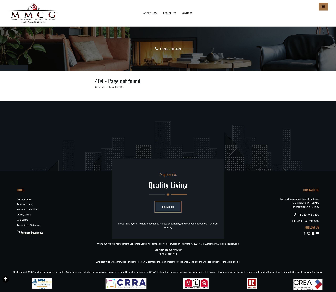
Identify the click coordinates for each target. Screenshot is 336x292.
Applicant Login (24, 204)
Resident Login (24, 199)
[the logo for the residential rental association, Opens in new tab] (126, 283)
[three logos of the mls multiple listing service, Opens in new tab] (196, 283)
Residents (171, 13)
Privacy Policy (24, 214)
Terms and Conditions (28, 209)
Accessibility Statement (28, 225)
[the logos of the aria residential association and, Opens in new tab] (42, 283)
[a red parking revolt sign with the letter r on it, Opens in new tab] (252, 283)
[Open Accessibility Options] (5, 280)
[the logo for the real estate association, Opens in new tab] (307, 284)
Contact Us (22, 220)
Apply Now (151, 13)
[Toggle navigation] (323, 7)
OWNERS (188, 13)
